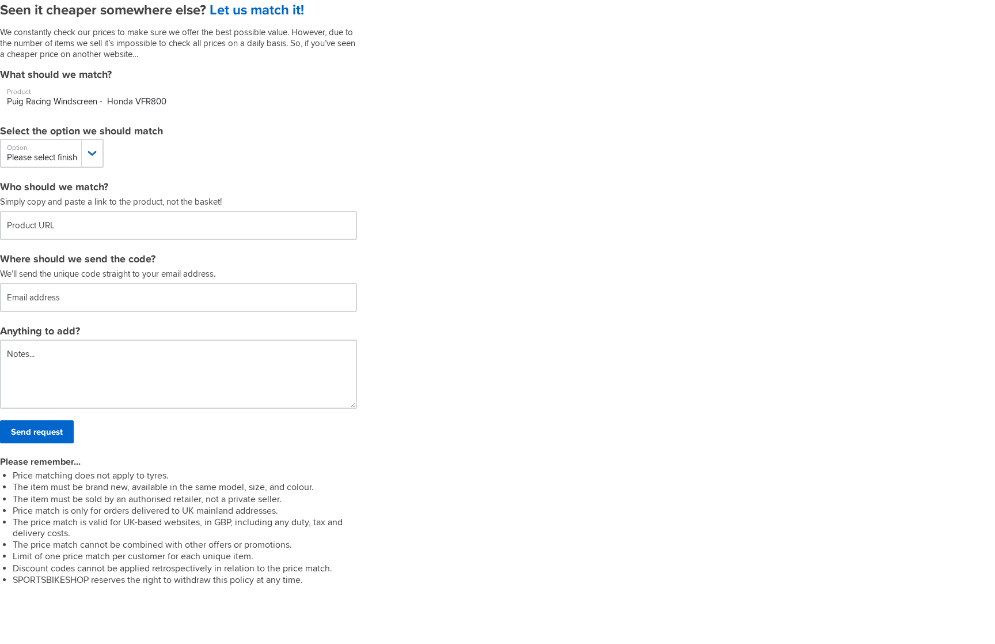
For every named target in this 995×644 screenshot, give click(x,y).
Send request (37, 432)
